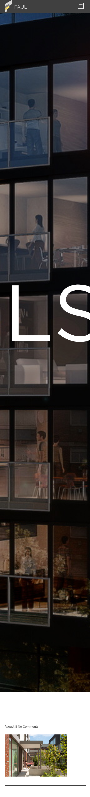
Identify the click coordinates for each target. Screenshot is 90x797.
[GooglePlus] (39, 789)
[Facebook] (23, 789)
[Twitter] (31, 789)
